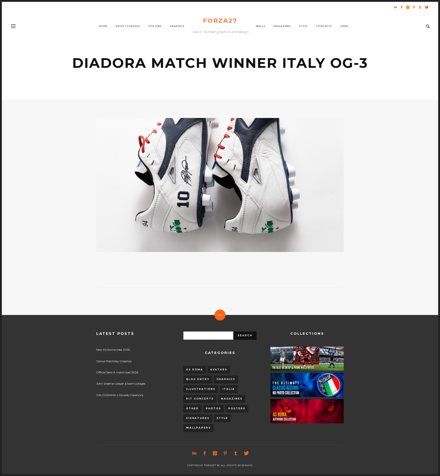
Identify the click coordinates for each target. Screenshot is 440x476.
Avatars (218, 369)
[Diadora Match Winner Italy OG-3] (213, 185)
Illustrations (200, 389)
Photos (213, 408)
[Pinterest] (414, 7)
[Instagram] (407, 7)
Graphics (226, 379)
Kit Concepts (200, 398)
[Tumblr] (420, 7)
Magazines (231, 398)
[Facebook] (401, 7)
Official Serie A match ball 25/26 (117, 372)
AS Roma (194, 369)
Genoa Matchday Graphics (114, 361)
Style (222, 418)
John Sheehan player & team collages (120, 383)
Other (192, 408)
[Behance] (395, 7)
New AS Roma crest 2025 (113, 349)
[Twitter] (426, 7)
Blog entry (197, 379)
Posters (236, 408)
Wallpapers (198, 427)
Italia (229, 389)
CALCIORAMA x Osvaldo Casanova (119, 395)
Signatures (197, 418)
